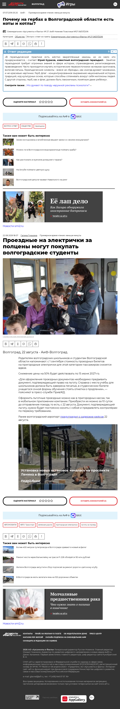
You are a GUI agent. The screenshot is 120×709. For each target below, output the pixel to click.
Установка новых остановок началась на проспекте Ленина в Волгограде (65, 472)
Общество (20, 37)
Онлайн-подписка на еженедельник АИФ (65, 637)
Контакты (27, 634)
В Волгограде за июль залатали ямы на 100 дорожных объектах (47, 577)
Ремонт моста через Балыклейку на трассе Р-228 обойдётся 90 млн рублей (53, 557)
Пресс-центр (96, 634)
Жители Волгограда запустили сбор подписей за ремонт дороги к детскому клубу (57, 567)
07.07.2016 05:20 (10, 13)
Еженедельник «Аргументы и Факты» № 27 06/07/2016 (77, 37)
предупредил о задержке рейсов (82, 416)
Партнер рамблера (49, 697)
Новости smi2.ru (13, 226)
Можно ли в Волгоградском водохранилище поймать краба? (46, 150)
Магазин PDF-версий (33, 637)
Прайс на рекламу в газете (48, 634)
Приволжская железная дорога (18, 336)
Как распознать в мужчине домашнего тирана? (39, 160)
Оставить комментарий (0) (93, 102)
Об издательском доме (75, 634)
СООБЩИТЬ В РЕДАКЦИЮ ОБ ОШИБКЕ (40, 641)
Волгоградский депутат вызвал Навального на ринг (41, 179)
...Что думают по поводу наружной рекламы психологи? (57, 85)
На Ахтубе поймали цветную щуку (33, 170)
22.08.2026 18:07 (10, 235)
